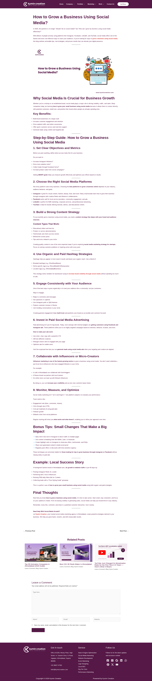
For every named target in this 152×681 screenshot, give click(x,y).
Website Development (85, 658)
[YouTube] (117, 665)
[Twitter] (112, 665)
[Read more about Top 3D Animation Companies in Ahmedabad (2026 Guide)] (41, 552)
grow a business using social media (104, 38)
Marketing (91, 4)
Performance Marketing (86, 672)
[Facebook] (108, 660)
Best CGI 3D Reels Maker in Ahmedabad (76, 564)
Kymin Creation (41, 514)
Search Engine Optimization (87, 653)
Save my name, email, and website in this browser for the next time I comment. (60, 625)
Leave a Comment (30, 568)
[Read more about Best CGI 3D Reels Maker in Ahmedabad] (76, 552)
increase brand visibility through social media (85, 274)
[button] (74, 4)
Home (61, 4)
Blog (37, 568)
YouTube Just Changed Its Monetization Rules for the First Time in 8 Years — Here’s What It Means (110, 565)
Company (69, 4)
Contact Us (110, 4)
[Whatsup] (126, 660)
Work (100, 4)
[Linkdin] (121, 660)
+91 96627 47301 (56, 665)
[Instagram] (112, 660)
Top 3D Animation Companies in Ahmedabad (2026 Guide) (37, 565)
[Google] (117, 660)
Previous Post (29, 531)
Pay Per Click (82, 669)
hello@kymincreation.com (59, 669)
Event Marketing (83, 661)
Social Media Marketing (86, 655)
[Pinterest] (108, 665)
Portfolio (80, 4)
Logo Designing (83, 664)
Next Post (124, 531)
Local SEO (81, 666)
